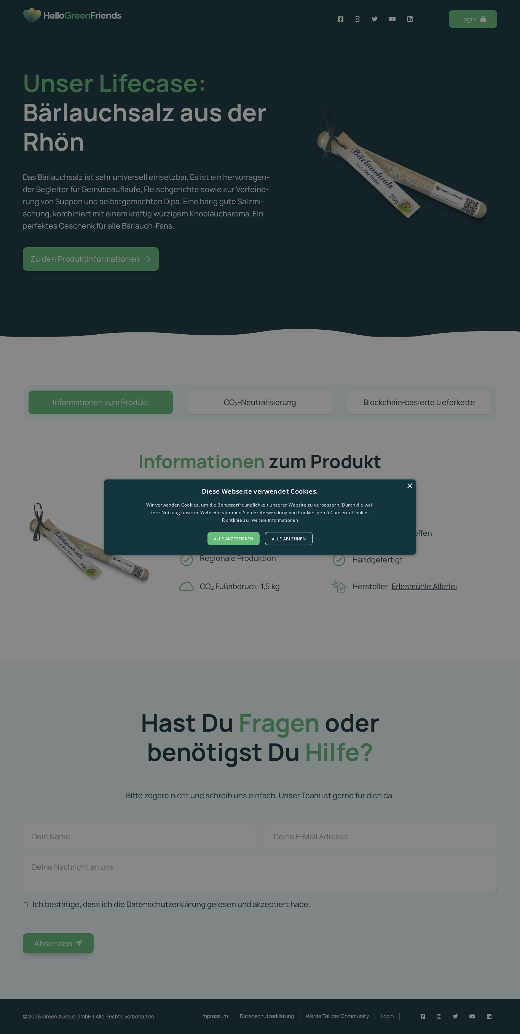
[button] (260, 516)
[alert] (260, 517)
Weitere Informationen (274, 520)
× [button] (409, 486)
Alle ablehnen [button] (289, 539)
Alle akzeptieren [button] (233, 539)
